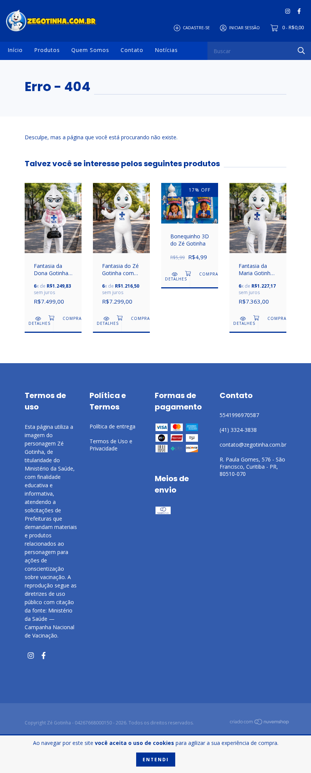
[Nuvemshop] (259, 723)
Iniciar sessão (244, 27)
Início (15, 50)
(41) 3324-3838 (238, 429)
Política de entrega (112, 426)
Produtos (47, 50)
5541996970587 (239, 415)
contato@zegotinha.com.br (253, 444)
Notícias (166, 50)
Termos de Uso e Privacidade (111, 445)
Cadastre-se (196, 27)
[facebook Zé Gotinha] (299, 11)
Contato (132, 50)
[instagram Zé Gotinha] (287, 11)
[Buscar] (301, 50)
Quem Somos (90, 50)
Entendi (156, 759)
